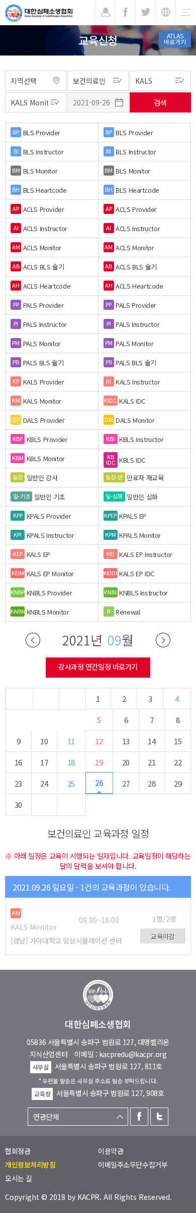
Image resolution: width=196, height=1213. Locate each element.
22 (177, 762)
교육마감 (163, 936)
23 (18, 783)
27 (126, 783)
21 (151, 762)
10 (44, 741)
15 (177, 741)
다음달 (163, 640)
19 (99, 762)
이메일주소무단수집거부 (132, 1165)
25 (71, 783)
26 (99, 783)
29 (177, 783)
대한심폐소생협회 (39, 13)
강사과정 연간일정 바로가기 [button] (98, 666)
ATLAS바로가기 (175, 38)
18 (71, 762)
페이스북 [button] (125, 12)
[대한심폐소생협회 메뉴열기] (186, 12)
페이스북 (139, 1116)
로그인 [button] (105, 12)
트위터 (159, 1116)
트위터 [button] (145, 12)
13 (126, 741)
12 (99, 741)
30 (18, 804)
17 (44, 762)
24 (44, 783)
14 (151, 741)
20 (126, 762)
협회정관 (17, 1151)
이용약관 (110, 1151)
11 (71, 741)
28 (151, 783)
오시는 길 (18, 1178)
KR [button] (165, 12)
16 (18, 762)
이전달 (33, 640)
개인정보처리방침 (30, 1165)
